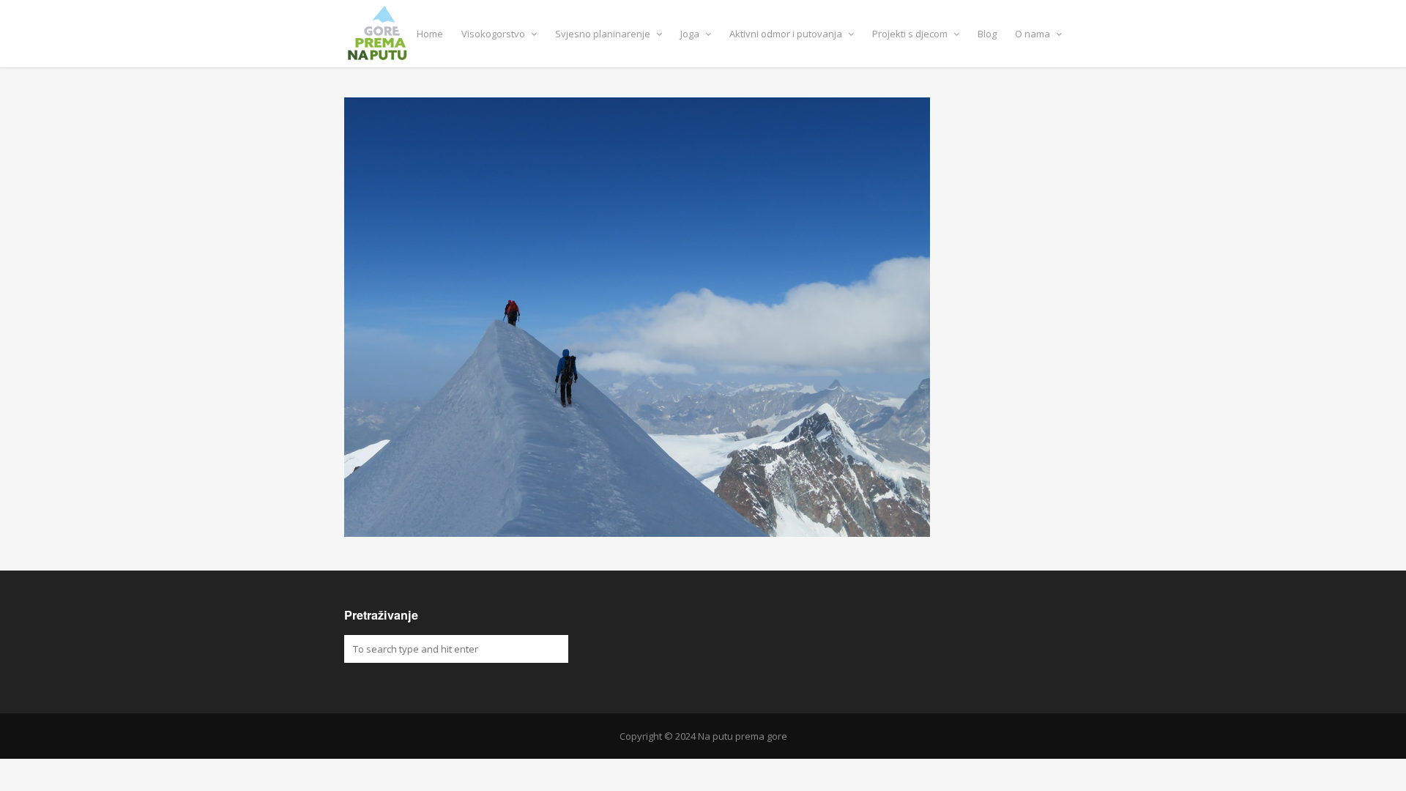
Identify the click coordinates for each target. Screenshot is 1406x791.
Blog (987, 33)
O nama (1033, 33)
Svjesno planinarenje (603, 33)
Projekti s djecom (911, 33)
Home (430, 33)
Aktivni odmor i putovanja (786, 33)
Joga (691, 33)
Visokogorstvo (494, 33)
